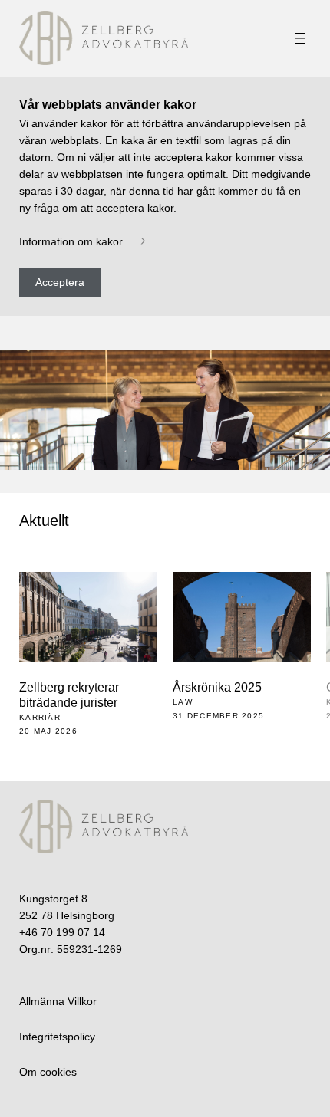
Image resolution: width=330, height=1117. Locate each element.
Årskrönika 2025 (217, 687)
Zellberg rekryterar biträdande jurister (69, 695)
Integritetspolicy (57, 1036)
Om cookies (48, 1072)
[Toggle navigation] (300, 38)
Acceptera (59, 282)
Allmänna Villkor (58, 1001)
